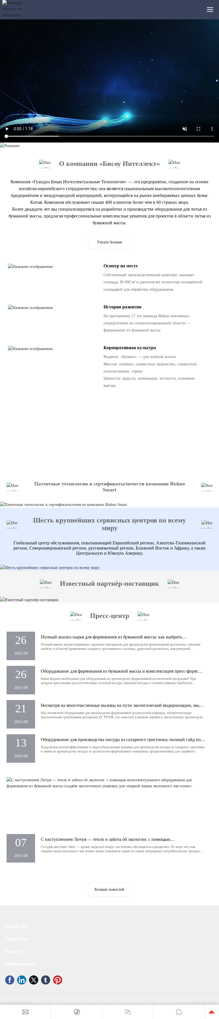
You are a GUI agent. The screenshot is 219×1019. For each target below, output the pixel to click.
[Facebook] (9, 980)
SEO (184, 1002)
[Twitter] (33, 980)
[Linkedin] (21, 980)
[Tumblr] (45, 980)
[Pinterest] (57, 980)
